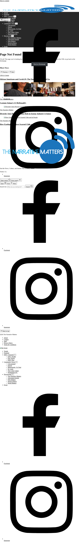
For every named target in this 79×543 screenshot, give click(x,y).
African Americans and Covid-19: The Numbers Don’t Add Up (25, 79)
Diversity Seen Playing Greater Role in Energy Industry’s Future (25, 114)
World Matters (12, 45)
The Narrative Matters (14, 38)
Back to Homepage (39, 64)
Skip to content (4, 1)
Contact (6, 339)
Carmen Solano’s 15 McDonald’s (13, 103)
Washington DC (13, 34)
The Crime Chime (13, 32)
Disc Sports (11, 20)
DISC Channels (8, 16)
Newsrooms (7, 36)
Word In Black (12, 43)
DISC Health (12, 18)
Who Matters (12, 41)
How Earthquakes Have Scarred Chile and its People (21, 124)
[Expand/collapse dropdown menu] (14, 16)
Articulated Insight (13, 39)
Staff (5, 341)
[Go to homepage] (38, 165)
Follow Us (6, 20)
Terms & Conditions (10, 345)
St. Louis (10, 30)
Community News (9, 23)
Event (5, 46)
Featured (6, 14)
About (6, 338)
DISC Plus (11, 21)
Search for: (3, 187)
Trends (6, 13)
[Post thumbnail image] (39, 96)
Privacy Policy (8, 343)
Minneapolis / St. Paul (14, 29)
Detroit (10, 27)
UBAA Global (4, 75)
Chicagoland (11, 25)
